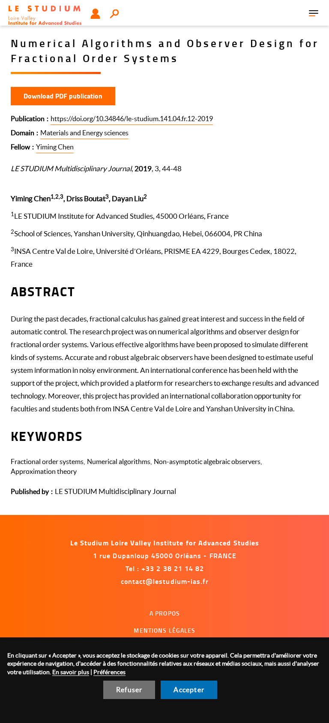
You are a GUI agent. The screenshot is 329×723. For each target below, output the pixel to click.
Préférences (109, 672)
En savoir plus (70, 672)
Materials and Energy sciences (84, 133)
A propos (165, 613)
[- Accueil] (45, 15)
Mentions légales (164, 630)
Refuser (129, 689)
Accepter (188, 689)
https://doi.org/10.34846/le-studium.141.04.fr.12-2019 (132, 118)
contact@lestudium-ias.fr (165, 581)
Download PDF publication (63, 96)
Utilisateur (95, 13)
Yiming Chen (55, 147)
